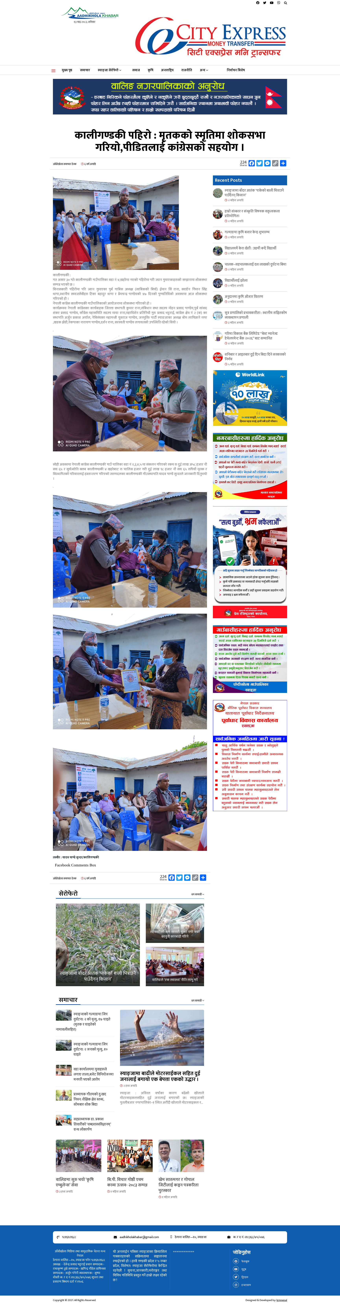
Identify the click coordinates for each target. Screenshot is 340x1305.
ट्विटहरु (244, 1277)
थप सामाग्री (196, 894)
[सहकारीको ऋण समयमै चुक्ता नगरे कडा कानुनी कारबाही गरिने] (175, 923)
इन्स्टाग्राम (246, 1285)
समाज (136, 70)
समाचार (85, 70)
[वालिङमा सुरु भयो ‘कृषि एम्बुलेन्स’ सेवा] (78, 1158)
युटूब (243, 1269)
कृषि (150, 70)
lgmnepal (281, 1300)
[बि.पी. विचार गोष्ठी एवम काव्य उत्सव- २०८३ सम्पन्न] (130, 1158)
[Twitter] (264, 3)
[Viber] (278, 3)
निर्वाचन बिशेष (236, 70)
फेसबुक (245, 1261)
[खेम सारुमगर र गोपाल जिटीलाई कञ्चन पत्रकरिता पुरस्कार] (181, 1158)
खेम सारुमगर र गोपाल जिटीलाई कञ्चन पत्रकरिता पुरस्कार (179, 1185)
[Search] (285, 3)
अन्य (202, 70)
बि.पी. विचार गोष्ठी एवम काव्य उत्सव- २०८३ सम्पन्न (127, 1182)
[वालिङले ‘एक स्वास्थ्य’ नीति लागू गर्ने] (175, 966)
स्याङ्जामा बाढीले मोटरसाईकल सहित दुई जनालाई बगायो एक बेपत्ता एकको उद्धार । (160, 1076)
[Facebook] (257, 3)
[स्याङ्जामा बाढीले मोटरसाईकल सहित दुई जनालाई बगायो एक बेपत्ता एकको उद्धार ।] (162, 1040)
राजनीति (186, 70)
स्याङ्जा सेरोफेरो (108, 70)
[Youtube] (271, 3)
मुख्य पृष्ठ (67, 70)
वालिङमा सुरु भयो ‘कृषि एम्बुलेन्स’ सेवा (75, 1182)
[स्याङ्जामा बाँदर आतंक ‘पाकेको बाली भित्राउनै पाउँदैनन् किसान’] (98, 945)
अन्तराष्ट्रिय (167, 70)
